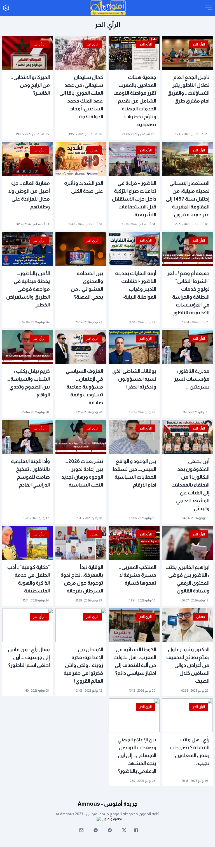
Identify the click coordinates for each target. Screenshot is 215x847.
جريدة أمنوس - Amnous (107, 804)
